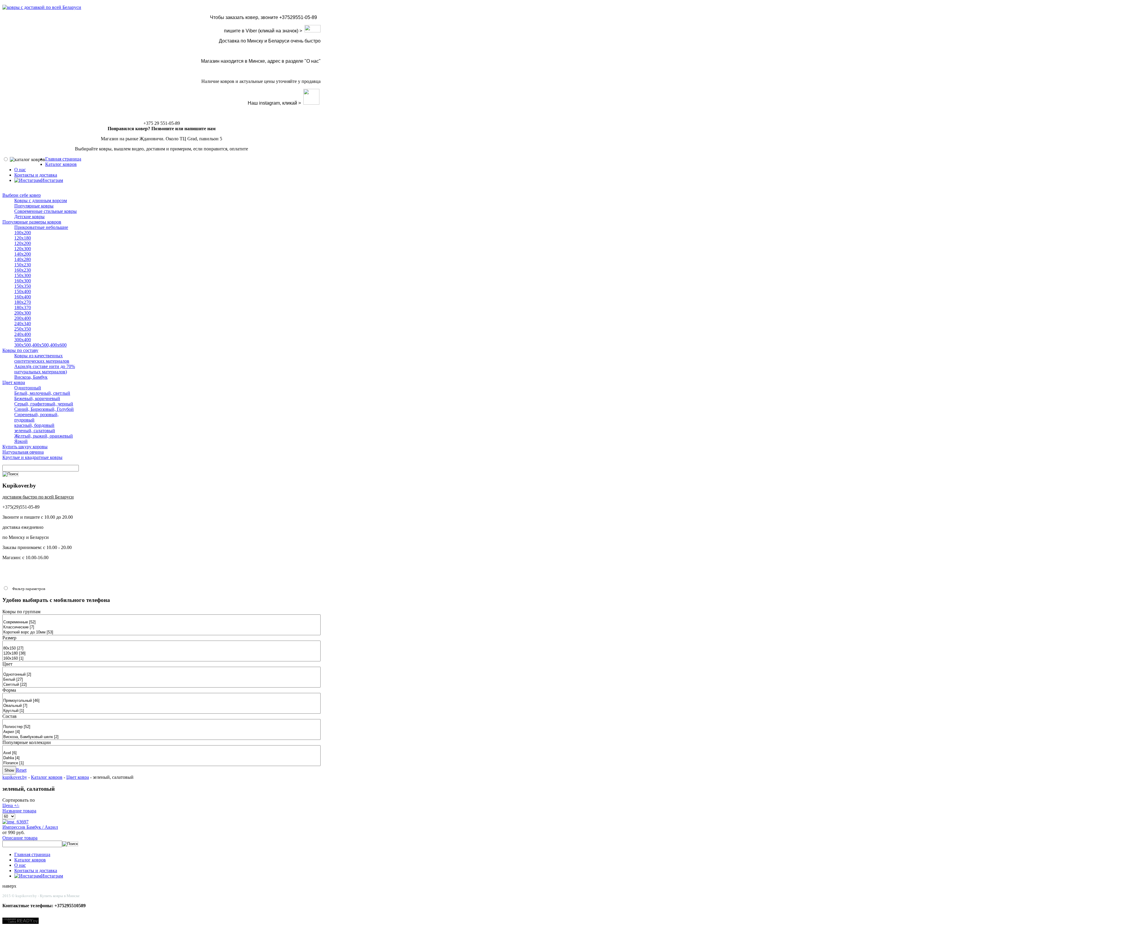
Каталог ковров (46, 777)
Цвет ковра (77, 777)
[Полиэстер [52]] (161, 726)
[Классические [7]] (161, 627)
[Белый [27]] (161, 679)
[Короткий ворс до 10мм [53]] (161, 632)
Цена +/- (10, 805)
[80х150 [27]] (161, 648)
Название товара (19, 810)
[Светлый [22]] (161, 684)
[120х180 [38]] (161, 653)
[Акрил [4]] (161, 732)
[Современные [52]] (161, 622)
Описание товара (19, 837)
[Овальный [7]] (161, 705)
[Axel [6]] (161, 753)
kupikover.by (14, 777)
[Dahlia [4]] (161, 758)
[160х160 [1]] (161, 658)
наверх (9, 885)
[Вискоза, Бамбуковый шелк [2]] (161, 737)
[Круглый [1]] (161, 710)
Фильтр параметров (28, 588)
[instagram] (311, 103)
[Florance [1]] (161, 763)
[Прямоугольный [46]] (161, 700)
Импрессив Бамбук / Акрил (30, 827)
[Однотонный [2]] (161, 674)
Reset (21, 770)
